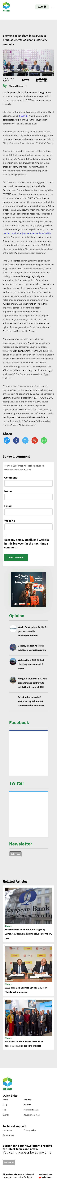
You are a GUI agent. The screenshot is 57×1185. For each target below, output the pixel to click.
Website (9, 521)
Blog (5, 1104)
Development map (32, 1114)
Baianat (47, 1177)
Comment (10, 478)
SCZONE (23, 116)
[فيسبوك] (16, 440)
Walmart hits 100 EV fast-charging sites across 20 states (31, 664)
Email (8, 506)
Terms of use (8, 1135)
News (5, 1099)
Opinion (16, 615)
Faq (4, 1109)
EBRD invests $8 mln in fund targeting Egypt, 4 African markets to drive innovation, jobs (28, 934)
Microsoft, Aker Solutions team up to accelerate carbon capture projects (24, 1044)
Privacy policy (30, 1130)
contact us (7, 1130)
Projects (27, 1104)
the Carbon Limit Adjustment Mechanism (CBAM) (27, 233)
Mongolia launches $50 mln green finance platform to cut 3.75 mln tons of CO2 (32, 683)
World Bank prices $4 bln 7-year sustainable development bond (32, 631)
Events (6, 1114)
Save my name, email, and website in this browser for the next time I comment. (26, 544)
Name (8, 491)
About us (27, 1099)
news (25, 79)
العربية (40, 7)
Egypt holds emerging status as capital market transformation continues (31, 701)
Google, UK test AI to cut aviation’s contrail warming (32, 648)
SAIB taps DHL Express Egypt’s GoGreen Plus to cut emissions (26, 990)
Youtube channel (31, 1109)
